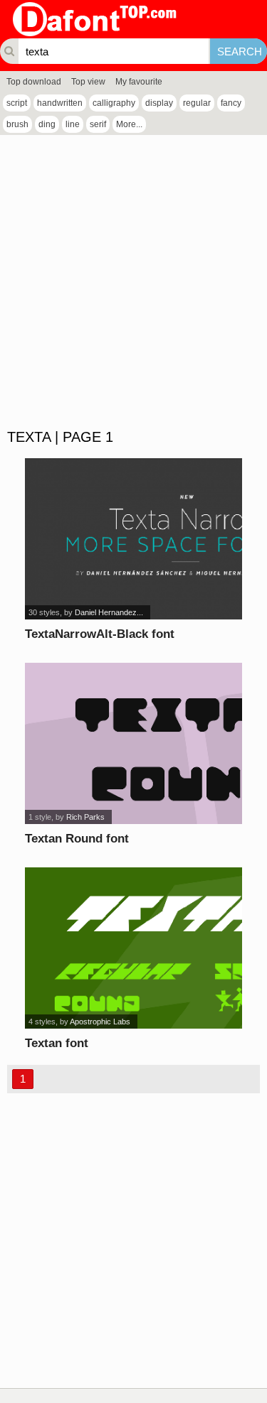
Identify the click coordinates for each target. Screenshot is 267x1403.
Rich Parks (85, 817)
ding (47, 124)
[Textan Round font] (133, 743)
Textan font (56, 1043)
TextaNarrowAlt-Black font (99, 634)
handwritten (60, 103)
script (16, 103)
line (73, 124)
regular (197, 103)
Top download (33, 82)
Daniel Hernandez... (109, 612)
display (159, 103)
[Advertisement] (133, 282)
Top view (88, 82)
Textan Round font (77, 838)
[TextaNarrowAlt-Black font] (133, 538)
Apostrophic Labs (100, 1021)
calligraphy (114, 103)
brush (17, 124)
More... (129, 124)
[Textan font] (133, 948)
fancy (231, 103)
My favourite (138, 82)
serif (98, 124)
